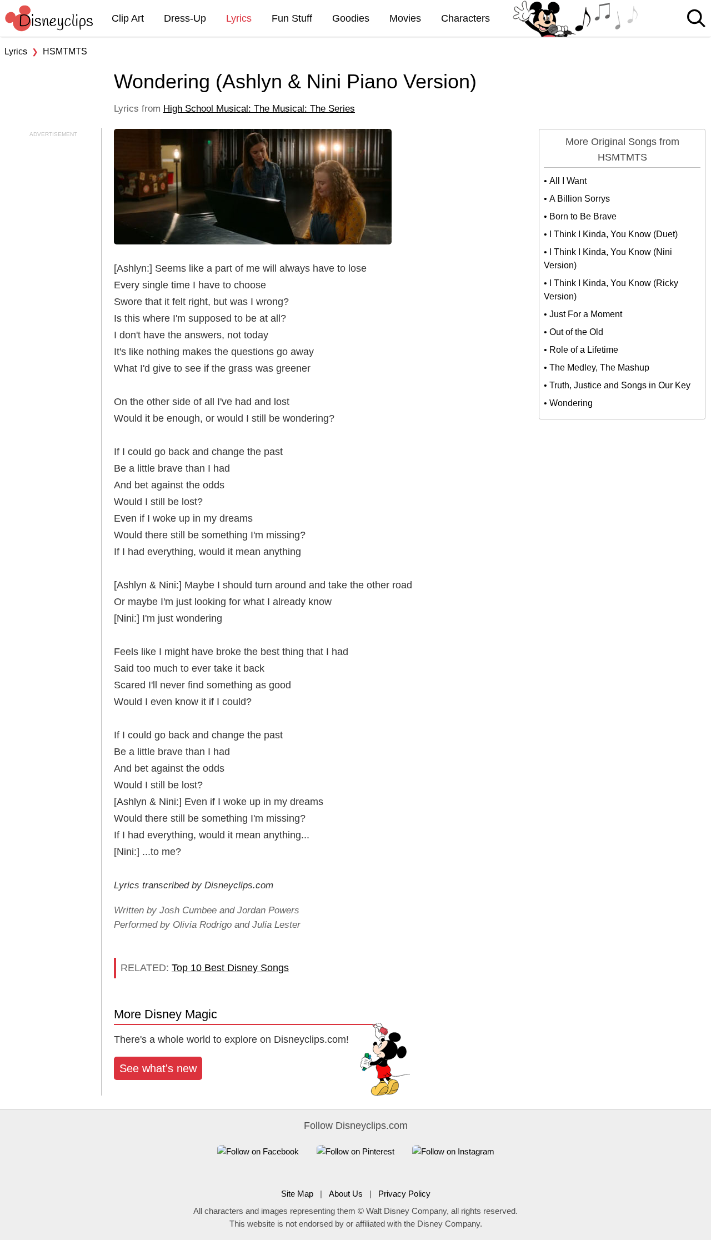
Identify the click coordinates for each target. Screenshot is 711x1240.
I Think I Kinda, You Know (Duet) (613, 234)
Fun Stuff (292, 18)
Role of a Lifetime (583, 349)
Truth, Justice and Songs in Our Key (619, 385)
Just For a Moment (585, 314)
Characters (465, 18)
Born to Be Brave (583, 216)
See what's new (158, 1068)
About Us (346, 1193)
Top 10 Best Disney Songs (230, 967)
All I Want (568, 181)
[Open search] (696, 19)
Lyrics (239, 18)
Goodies (350, 18)
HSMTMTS (65, 51)
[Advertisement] (50, 305)
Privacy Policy (404, 1193)
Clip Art (128, 18)
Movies (405, 18)
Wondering (571, 403)
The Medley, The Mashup (599, 367)
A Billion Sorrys (579, 198)
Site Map (297, 1193)
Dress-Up (185, 18)
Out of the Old (576, 332)
